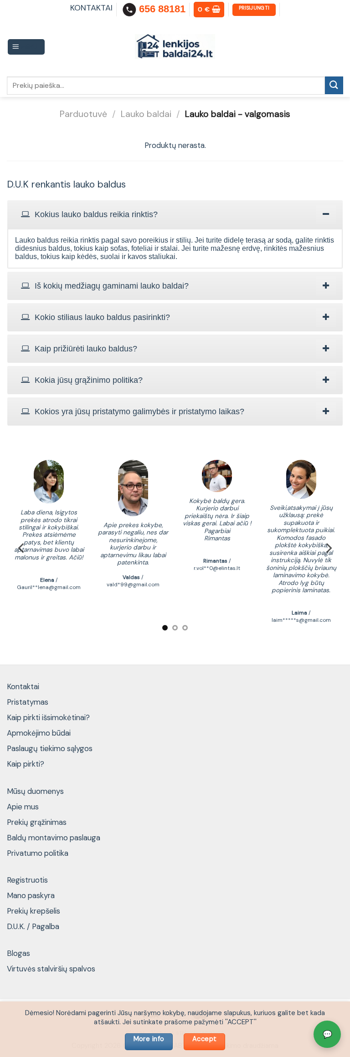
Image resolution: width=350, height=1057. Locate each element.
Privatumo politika (37, 853)
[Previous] (22, 548)
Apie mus (23, 807)
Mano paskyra (31, 895)
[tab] (175, 214)
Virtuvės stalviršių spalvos (51, 969)
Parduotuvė (83, 114)
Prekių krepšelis (33, 911)
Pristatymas (27, 702)
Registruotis (27, 880)
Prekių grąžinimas (37, 822)
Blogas (18, 953)
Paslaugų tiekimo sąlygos (50, 748)
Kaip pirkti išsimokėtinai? (48, 717)
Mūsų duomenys (35, 791)
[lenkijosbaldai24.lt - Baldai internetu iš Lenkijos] (175, 46)
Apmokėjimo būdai (39, 733)
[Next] (328, 548)
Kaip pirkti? (25, 764)
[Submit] (334, 85)
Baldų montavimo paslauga (53, 838)
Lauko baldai (146, 114)
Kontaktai (23, 686)
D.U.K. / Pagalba (33, 926)
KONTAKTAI (91, 7)
